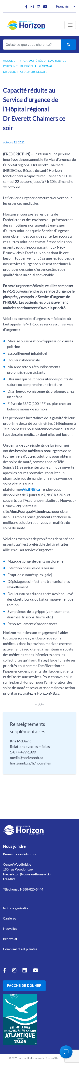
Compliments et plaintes (20, 949)
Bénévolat (10, 939)
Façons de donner (24, 985)
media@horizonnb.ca (26, 757)
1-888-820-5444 (31, 889)
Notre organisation (16, 908)
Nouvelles (10, 928)
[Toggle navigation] (70, 25)
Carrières (9, 918)
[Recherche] (68, 44)
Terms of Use (52, 1057)
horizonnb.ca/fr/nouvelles (30, 763)
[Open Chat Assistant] (66, 1051)
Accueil (9, 60)
